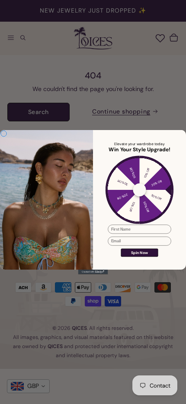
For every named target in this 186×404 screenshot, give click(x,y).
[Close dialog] (4, 133)
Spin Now (139, 252)
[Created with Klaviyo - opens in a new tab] (93, 272)
